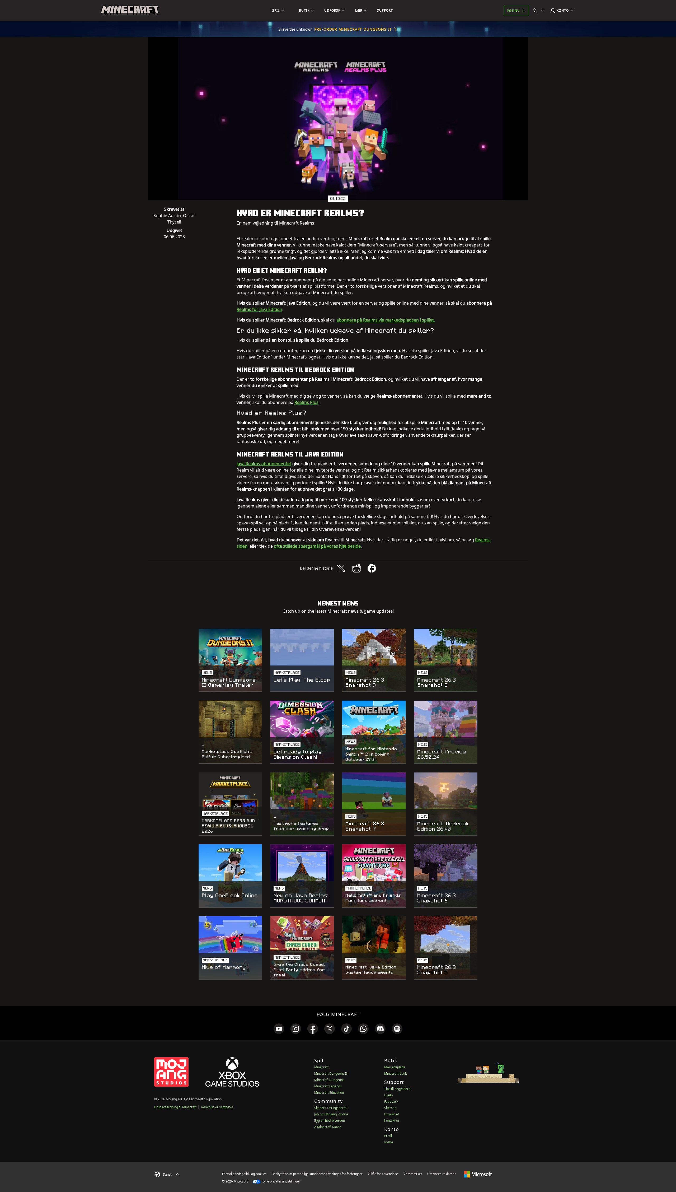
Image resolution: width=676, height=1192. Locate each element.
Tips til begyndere (397, 1089)
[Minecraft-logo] (129, 11)
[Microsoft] (478, 1173)
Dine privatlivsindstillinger (281, 1181)
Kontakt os (392, 1120)
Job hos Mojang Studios (331, 1114)
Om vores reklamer (441, 1174)
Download (391, 1114)
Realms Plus (306, 402)
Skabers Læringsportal (330, 1108)
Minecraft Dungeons (329, 1080)
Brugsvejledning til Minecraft (175, 1107)
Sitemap (390, 1108)
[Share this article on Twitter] (341, 568)
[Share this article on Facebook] (372, 568)
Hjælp (388, 1095)
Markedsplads (394, 1067)
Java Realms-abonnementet (264, 464)
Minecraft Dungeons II (330, 1073)
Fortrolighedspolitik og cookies (244, 1174)
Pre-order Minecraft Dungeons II (352, 29)
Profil (388, 1136)
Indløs (388, 1142)
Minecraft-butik (395, 1073)
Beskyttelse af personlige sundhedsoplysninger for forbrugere (317, 1174)
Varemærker (413, 1174)
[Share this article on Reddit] (356, 568)
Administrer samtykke (217, 1107)
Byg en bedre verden (329, 1120)
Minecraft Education (329, 1092)
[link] (279, 1028)
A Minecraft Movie (327, 1127)
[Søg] (539, 11)
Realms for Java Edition (259, 309)
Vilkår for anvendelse (383, 1174)
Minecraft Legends (328, 1086)
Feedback (391, 1101)
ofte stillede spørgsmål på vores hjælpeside (317, 546)
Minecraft (321, 1067)
